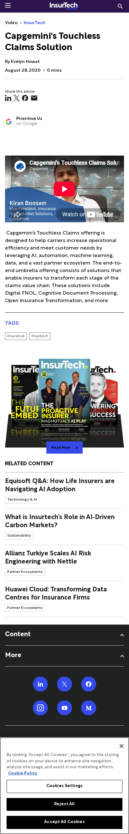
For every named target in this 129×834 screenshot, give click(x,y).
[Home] (64, 6)
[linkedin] (8, 98)
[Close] (121, 746)
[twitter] (16, 98)
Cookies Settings (64, 786)
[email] (34, 98)
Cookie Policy (22, 773)
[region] (64, 785)
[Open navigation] (8, 5)
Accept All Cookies (64, 822)
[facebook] (25, 98)
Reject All (64, 804)
